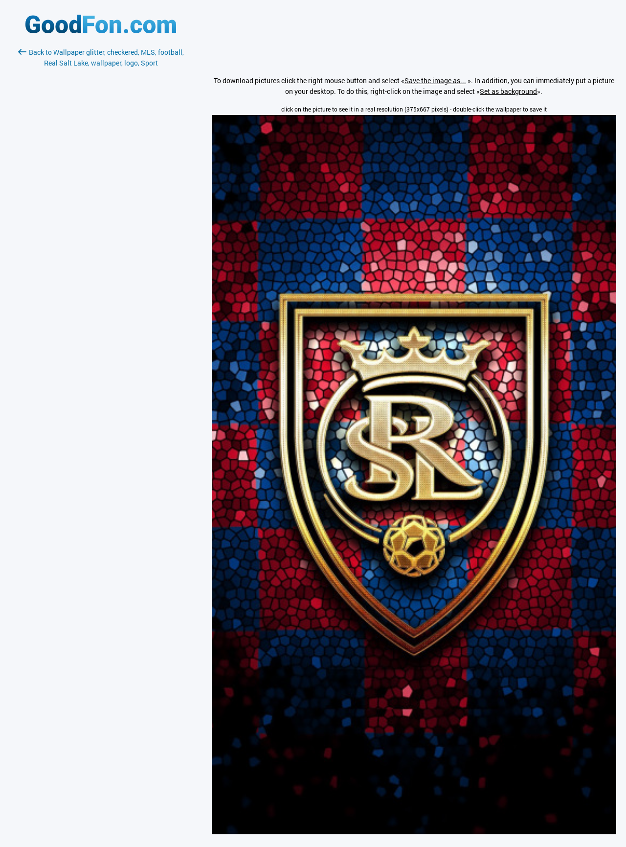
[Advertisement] (100, 184)
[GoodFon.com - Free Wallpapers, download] (100, 30)
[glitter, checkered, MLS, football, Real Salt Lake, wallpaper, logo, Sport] (414, 831)
